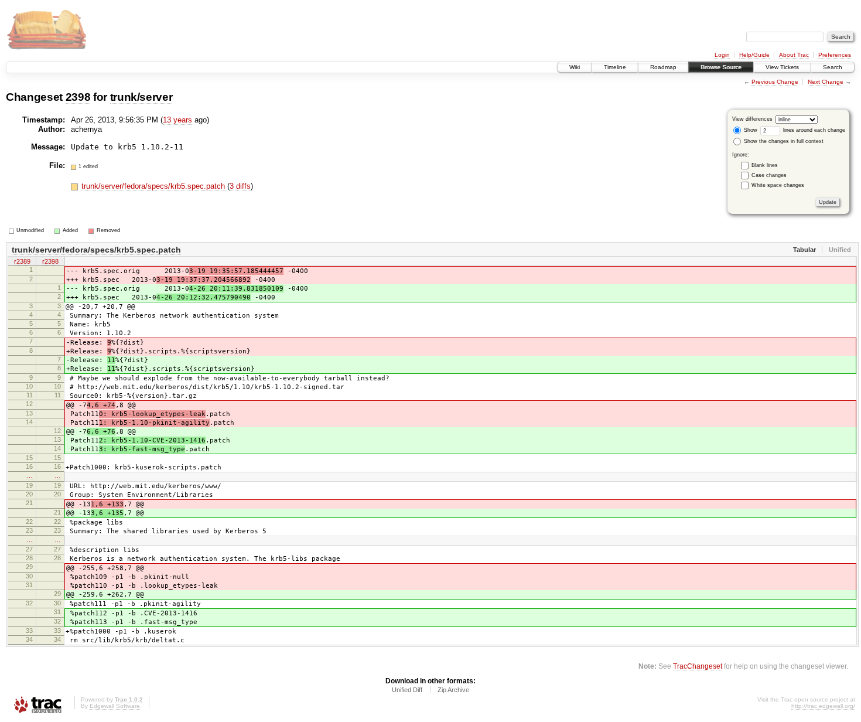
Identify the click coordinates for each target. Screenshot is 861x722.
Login (722, 55)
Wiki (574, 67)
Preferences (834, 55)
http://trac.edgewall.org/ (823, 706)
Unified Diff (407, 689)
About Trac (794, 55)
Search (832, 67)
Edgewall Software (115, 706)
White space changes (777, 185)
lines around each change (813, 130)
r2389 (22, 261)
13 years (177, 119)
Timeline (615, 67)
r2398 (50, 261)
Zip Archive (453, 689)
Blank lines (764, 165)
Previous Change (774, 82)
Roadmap (663, 67)
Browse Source (721, 67)
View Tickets (782, 67)
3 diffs (240, 186)
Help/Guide (754, 55)
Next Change (825, 82)
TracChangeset (697, 666)
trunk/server (141, 97)
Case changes (769, 175)
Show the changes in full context (783, 141)
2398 (78, 97)
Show (749, 130)
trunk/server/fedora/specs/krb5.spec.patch (154, 186)
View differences (752, 119)
